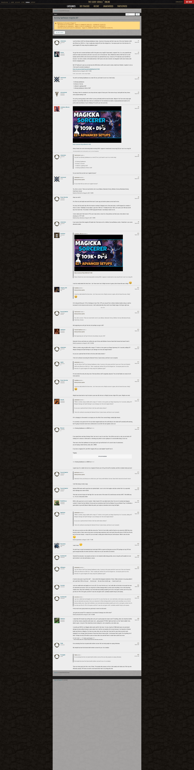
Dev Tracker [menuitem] (84, 6)
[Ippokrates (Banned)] (56, 514)
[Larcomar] (56, 587)
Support (33, 2)
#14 (138, 347)
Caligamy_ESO (63, 287)
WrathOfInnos (63, 501)
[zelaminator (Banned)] (56, 42)
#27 (138, 596)
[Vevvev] (56, 54)
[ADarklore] (56, 620)
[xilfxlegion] (56, 569)
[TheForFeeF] (56, 79)
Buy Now (189, 2)
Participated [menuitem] (122, 6)
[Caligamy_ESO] (56, 289)
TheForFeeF (63, 77)
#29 (138, 643)
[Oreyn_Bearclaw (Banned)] (56, 199)
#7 (138, 177)
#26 (138, 585)
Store (23, 2)
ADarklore (62, 618)
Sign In (55, 14)
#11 (138, 287)
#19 (138, 472)
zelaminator (63, 41)
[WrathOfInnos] (56, 502)
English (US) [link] (4, 2)
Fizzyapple (62, 654)
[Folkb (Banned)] (56, 645)
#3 (138, 77)
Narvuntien (63, 543)
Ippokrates (62, 512)
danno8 (62, 399)
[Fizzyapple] (56, 656)
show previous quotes (79, 179)
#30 (138, 654)
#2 (138, 52)
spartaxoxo (62, 329)
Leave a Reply (60, 32)
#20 (138, 488)
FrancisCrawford (64, 311)
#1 (138, 40)
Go (137, 14)
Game (12, 2)
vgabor (62, 362)
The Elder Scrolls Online (99, 1)
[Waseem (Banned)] (56, 429)
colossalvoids (63, 92)
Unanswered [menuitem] (108, 6)
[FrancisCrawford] (56, 313)
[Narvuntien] (56, 545)
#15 (138, 362)
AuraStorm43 (63, 556)
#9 (138, 221)
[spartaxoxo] (56, 331)
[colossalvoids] (56, 94)
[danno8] (56, 401)
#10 (138, 233)
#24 (138, 555)
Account (17, 2)
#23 (138, 543)
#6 (138, 155)
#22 (138, 512)
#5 (138, 107)
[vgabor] (56, 364)
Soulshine (62, 233)
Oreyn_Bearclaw (64, 197)
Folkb (61, 643)
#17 (138, 399)
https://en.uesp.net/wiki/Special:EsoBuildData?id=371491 (86, 69)
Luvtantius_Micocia (64, 107)
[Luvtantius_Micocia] (56, 109)
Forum (28, 2)
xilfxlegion (62, 567)
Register (60, 680)
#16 (138, 380)
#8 (138, 197)
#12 (138, 311)
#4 (138, 92)
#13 (138, 329)
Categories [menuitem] (71, 6)
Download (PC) (179, 2)
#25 (138, 567)
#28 (138, 618)
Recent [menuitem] (96, 6)
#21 (138, 500)
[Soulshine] (56, 235)
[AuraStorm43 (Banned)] (56, 557)
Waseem (62, 428)
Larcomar (62, 585)
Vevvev (62, 52)
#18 (138, 427)
